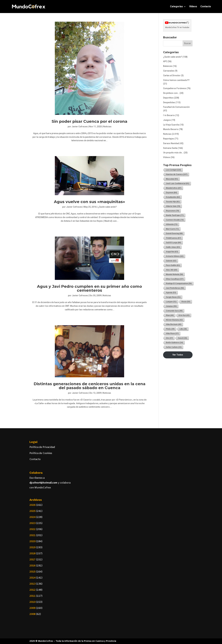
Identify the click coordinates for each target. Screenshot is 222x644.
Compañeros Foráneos (174, 88)
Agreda (171, 293)
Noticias (107, 126)
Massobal (172, 179)
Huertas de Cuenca (176, 174)
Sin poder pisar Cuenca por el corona (89, 121)
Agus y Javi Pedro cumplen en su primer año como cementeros (89, 288)
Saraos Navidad (171, 143)
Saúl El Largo (173, 243)
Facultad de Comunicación (176, 107)
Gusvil (182, 338)
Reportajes (168, 138)
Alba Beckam (173, 324)
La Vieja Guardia (171, 124)
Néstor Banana (174, 320)
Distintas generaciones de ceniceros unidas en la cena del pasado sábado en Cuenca (89, 385)
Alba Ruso (172, 333)
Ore (169, 338)
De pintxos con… (171, 93)
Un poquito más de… (173, 152)
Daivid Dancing (174, 233)
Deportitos (168, 98)
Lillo (183, 329)
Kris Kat (184, 315)
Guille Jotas (173, 247)
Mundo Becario (170, 129)
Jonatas (171, 306)
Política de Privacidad (42, 447)
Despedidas (169, 102)
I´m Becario (169, 115)
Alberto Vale (173, 206)
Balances (167, 66)
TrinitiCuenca (173, 238)
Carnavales (168, 71)
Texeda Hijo (173, 202)
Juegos (167, 120)
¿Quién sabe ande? (107, 207)
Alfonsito (171, 224)
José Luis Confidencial (177, 183)
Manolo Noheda (174, 274)
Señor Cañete (174, 347)
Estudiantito (173, 197)
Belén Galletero (174, 343)
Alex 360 (171, 270)
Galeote (171, 261)
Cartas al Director (171, 75)
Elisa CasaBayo (174, 279)
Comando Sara (174, 311)
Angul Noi (172, 252)
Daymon (171, 193)
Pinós (170, 329)
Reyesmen (172, 211)
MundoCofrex (173, 188)
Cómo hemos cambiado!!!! (176, 80)
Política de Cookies (40, 453)
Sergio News (173, 297)
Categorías (176, 6)
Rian (170, 315)
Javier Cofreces (80, 126)
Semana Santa (170, 148)
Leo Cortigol (173, 170)
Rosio (186, 302)
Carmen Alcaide (175, 220)
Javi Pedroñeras (175, 288)
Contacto (205, 6)
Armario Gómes (174, 256)
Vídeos (193, 6)
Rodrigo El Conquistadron (179, 283)
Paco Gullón (173, 265)
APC (165, 61)
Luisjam (171, 302)
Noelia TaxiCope (175, 215)
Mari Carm (172, 229)
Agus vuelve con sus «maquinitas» (89, 201)
